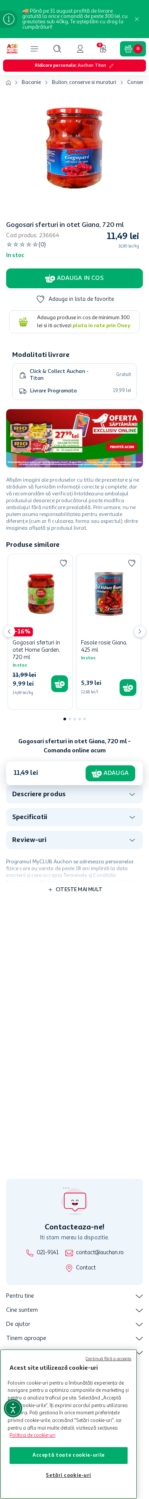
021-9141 (47, 1253)
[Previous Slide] (9, 631)
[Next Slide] (140, 631)
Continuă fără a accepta (108, 1359)
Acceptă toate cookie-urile (68, 1455)
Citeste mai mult (79, 889)
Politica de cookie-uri (32, 1435)
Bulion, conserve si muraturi (84, 82)
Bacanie (31, 82)
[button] (57, 49)
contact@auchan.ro (100, 1253)
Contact (86, 1268)
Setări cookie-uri (68, 1475)
